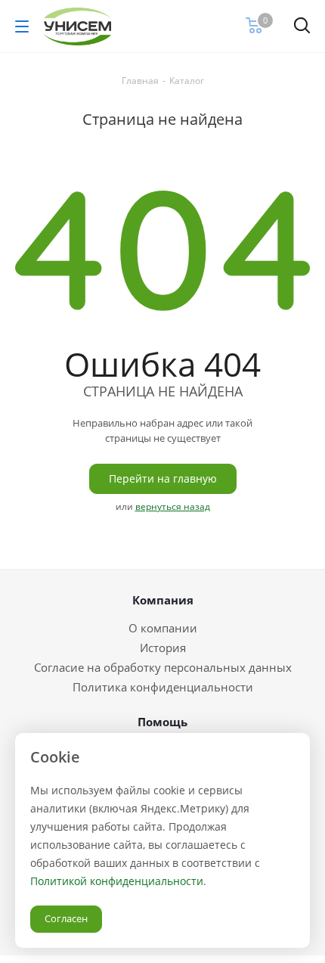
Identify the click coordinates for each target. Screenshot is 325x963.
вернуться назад (172, 506)
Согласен (66, 918)
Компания (162, 599)
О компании (162, 627)
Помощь (162, 721)
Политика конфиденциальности (163, 686)
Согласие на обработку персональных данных (163, 667)
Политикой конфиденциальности (116, 881)
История (163, 647)
